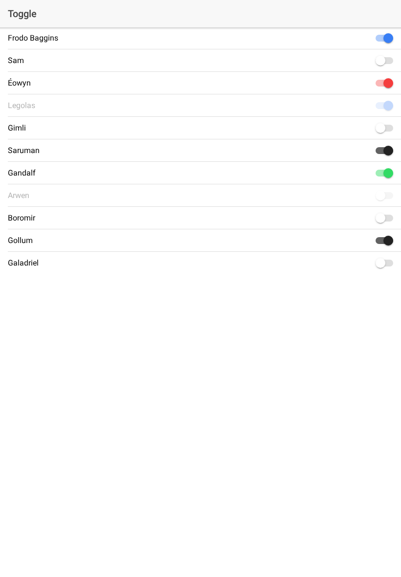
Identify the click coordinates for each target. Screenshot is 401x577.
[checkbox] (382, 38)
